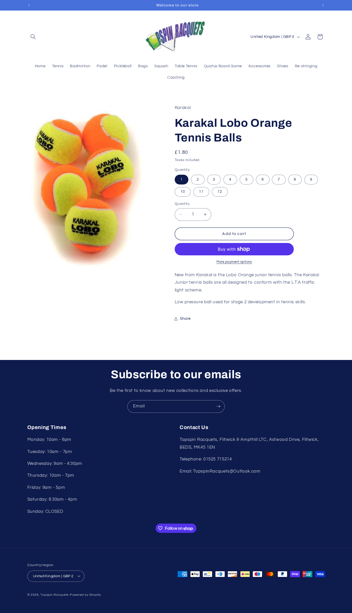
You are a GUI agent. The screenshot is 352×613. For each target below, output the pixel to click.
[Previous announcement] (29, 5)
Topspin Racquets (54, 594)
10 (182, 192)
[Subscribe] (218, 406)
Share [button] (185, 319)
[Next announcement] (323, 5)
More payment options (234, 262)
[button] (33, 37)
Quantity (182, 204)
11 (201, 192)
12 (219, 192)
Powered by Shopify (85, 594)
